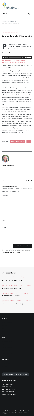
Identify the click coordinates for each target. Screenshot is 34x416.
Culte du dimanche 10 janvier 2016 (9, 178)
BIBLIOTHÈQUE (6, 363)
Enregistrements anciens (8, 32)
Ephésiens (18, 300)
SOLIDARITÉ (5, 366)
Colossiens (4, 285)
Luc (17, 32)
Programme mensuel (7, 341)
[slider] (29, 57)
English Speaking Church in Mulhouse (15, 374)
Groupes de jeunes (7, 353)
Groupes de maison (7, 347)
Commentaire (6, 195)
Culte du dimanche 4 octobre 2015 (12, 304)
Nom (3, 220)
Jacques (23, 276)
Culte (3, 344)
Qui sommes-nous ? (7, 322)
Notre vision (5, 328)
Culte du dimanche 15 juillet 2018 (12, 280)
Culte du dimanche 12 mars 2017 (11, 288)
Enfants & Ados (6, 350)
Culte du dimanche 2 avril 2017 (11, 296)
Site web (4, 235)
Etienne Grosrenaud (7, 39)
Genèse (18, 276)
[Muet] (26, 57)
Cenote (12, 412)
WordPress (4, 413)
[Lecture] (3, 57)
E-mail (4, 227)
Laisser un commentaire (22, 246)
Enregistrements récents (8, 276)
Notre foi (4, 325)
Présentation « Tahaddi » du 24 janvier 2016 (25, 178)
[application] (17, 57)
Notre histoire (5, 331)
